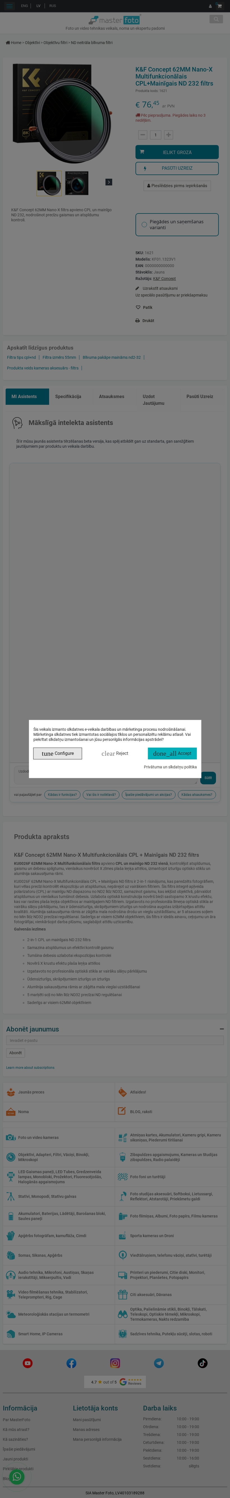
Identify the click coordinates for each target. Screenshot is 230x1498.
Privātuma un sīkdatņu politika (170, 767)
